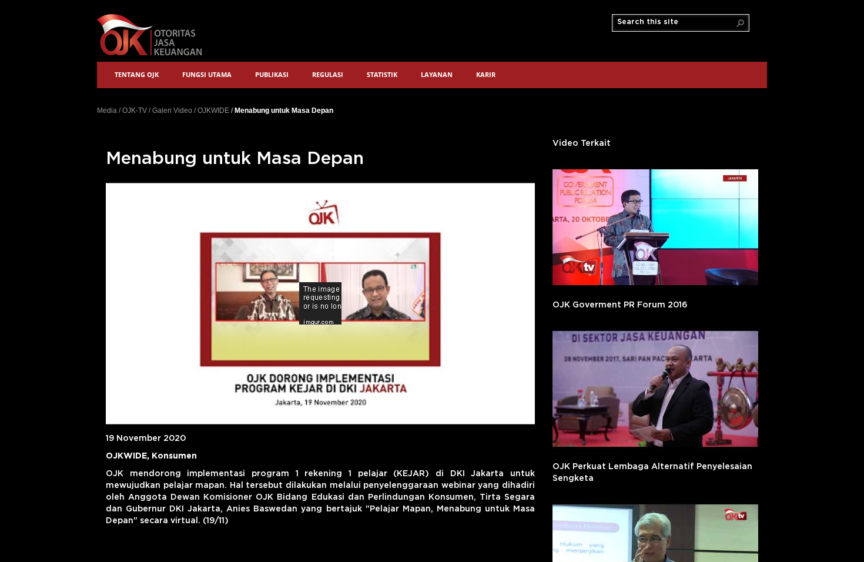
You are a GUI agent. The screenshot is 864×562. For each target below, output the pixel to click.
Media (107, 110)
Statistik (382, 74)
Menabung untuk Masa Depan (284, 110)
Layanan (437, 74)
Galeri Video (172, 110)
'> (655, 227)
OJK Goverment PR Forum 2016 (620, 305)
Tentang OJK (137, 74)
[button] (740, 22)
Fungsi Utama (207, 74)
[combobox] (676, 22)
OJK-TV (134, 110)
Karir (485, 74)
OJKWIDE (213, 110)
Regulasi (327, 74)
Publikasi (272, 74)
